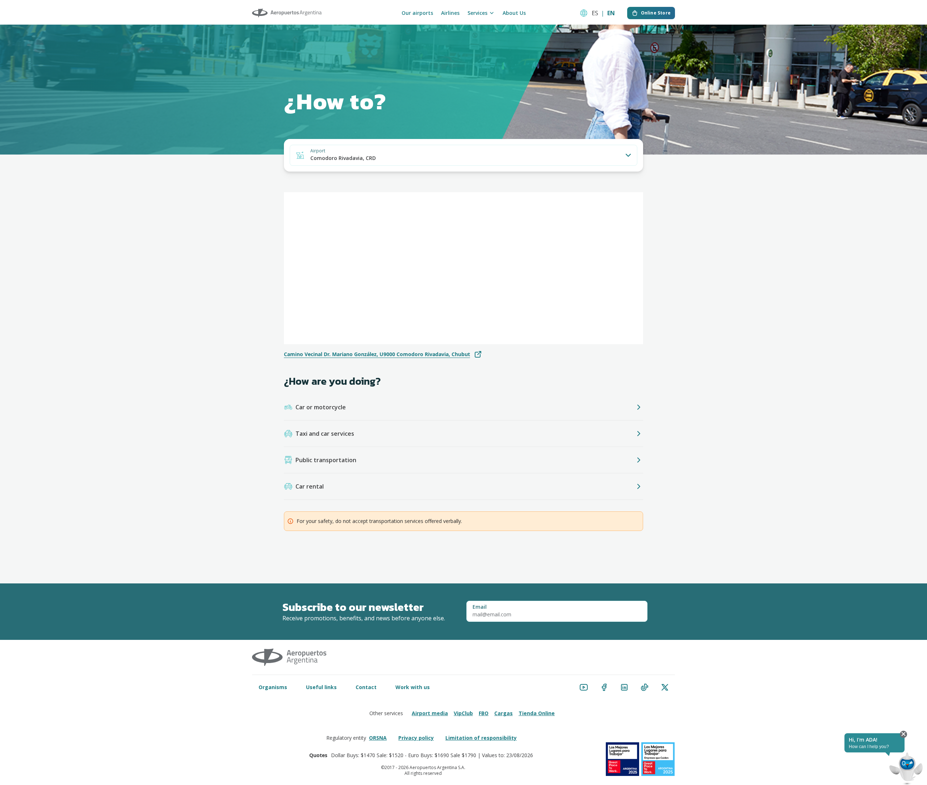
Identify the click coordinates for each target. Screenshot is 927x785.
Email (480, 607)
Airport (317, 151)
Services (477, 13)
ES (595, 13)
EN (611, 13)
